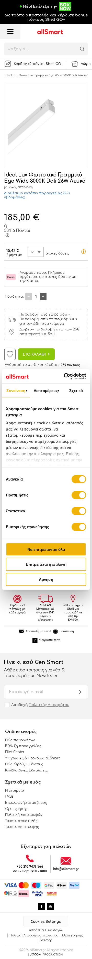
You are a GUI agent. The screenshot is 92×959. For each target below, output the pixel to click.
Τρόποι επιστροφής (22, 827)
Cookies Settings (46, 922)
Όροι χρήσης (16, 809)
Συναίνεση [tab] (15, 390)
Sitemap (46, 940)
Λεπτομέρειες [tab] (46, 390)
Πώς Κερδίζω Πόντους (24, 764)
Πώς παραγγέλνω (20, 740)
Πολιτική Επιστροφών (23, 815)
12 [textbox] (32, 252)
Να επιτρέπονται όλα (46, 549)
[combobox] (36, 252)
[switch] (79, 495)
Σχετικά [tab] (76, 390)
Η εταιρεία (14, 790)
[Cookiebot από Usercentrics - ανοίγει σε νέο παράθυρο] (65, 376)
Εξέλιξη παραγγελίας (23, 746)
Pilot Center (15, 752)
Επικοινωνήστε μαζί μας (26, 803)
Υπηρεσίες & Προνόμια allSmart (32, 758)
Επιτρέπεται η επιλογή (46, 564)
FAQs (9, 796)
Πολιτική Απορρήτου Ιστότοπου (33, 935)
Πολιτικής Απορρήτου (49, 705)
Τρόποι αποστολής (21, 821)
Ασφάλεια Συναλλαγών (46, 930)
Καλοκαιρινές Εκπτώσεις (26, 770)
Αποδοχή (40, 705)
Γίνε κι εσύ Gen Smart (34, 668)
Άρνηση (46, 579)
